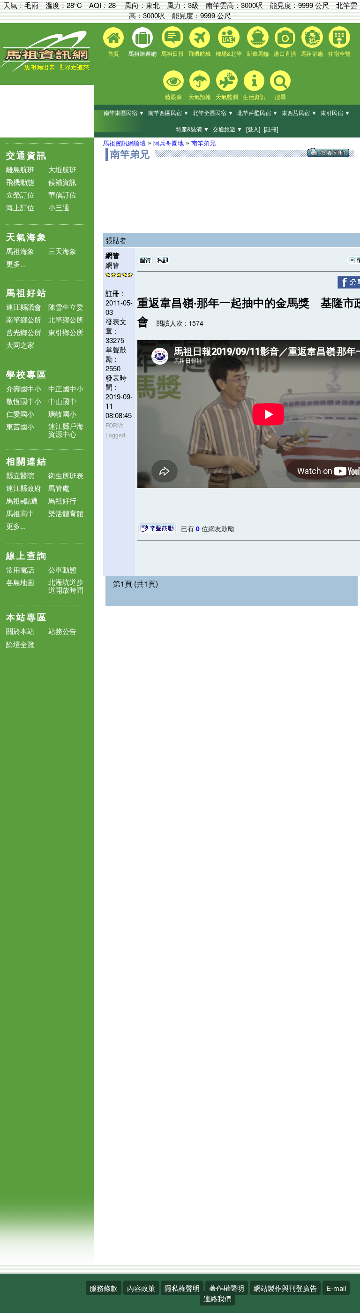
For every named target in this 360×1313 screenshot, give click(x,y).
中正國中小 (65, 388)
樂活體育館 (65, 513)
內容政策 (141, 1288)
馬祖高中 (20, 513)
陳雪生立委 (65, 307)
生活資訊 (254, 96)
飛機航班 (199, 53)
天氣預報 (199, 96)
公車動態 (62, 569)
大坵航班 (62, 169)
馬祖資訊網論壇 (124, 142)
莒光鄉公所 (23, 332)
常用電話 (20, 569)
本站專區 (26, 617)
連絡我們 (217, 1298)
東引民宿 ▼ (335, 112)
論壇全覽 (20, 644)
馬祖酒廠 (312, 53)
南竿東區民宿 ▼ (124, 112)
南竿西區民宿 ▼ (168, 112)
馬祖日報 (172, 53)
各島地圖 (20, 582)
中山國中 (62, 401)
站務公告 (62, 631)
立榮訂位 (20, 194)
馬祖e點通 (22, 500)
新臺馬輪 (258, 53)
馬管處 (58, 488)
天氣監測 (227, 96)
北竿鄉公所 (65, 319)
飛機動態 (20, 182)
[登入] (253, 129)
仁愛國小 (20, 414)
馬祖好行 (62, 500)
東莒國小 (20, 426)
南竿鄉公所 (23, 319)
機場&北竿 (229, 53)
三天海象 (62, 251)
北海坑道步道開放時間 (65, 586)
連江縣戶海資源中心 (65, 430)
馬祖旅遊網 (142, 53)
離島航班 (20, 169)
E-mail (336, 1288)
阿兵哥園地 (168, 142)
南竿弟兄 (203, 142)
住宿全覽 (339, 53)
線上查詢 (26, 555)
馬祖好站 (26, 292)
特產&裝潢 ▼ (192, 129)
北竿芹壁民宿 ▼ (257, 112)
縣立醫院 (20, 475)
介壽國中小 (23, 388)
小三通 (58, 207)
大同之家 (20, 345)
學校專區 (26, 374)
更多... (16, 263)
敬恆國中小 (23, 401)
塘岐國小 (62, 414)
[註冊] (271, 129)
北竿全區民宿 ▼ (213, 112)
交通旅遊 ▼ (227, 129)
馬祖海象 (20, 251)
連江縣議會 (23, 307)
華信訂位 (62, 194)
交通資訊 (26, 155)
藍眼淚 (173, 96)
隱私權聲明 (182, 1288)
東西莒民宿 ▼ (299, 112)
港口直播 (285, 53)
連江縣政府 (23, 488)
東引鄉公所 (65, 332)
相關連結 (26, 461)
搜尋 (280, 96)
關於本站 (20, 631)
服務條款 (104, 1288)
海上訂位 (20, 207)
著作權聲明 (226, 1288)
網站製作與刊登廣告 (285, 1288)
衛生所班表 (65, 475)
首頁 (113, 53)
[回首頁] (47, 69)
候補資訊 (62, 182)
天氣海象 (26, 236)
